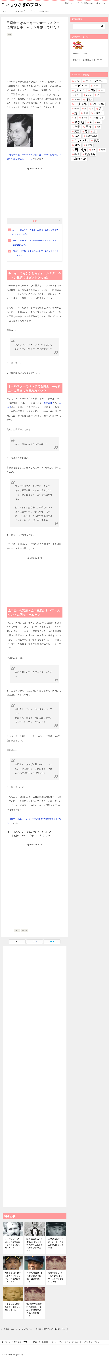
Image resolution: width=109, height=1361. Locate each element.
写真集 (77, 99)
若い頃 (24, 930)
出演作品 (80, 104)
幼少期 (79, 122)
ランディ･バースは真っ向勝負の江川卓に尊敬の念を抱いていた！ (12, 1243)
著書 (93, 150)
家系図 (84, 118)
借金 (102, 90)
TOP (15, 1342)
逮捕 (103, 150)
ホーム (5, 11)
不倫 (93, 90)
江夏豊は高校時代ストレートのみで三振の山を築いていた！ (55, 1243)
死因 (76, 131)
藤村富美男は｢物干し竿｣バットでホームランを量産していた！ (55, 1277)
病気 (96, 140)
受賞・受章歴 (98, 104)
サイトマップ (19, 11)
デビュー (81, 86)
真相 (77, 145)
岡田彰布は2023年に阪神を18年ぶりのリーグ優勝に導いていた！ (13, 1277)
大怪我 (76, 108)
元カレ (89, 95)
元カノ (77, 95)
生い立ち (81, 140)
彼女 (99, 122)
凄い (17, 930)
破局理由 (89, 145)
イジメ (77, 81)
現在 (77, 136)
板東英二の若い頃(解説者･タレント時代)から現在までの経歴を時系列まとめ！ (34, 1244)
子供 (85, 113)
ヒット (96, 86)
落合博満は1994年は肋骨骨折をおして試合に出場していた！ (34, 1277)
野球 (9, 35)
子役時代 (98, 113)
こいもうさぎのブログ (22, 4)
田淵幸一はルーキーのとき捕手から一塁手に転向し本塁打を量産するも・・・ (19, 1329)
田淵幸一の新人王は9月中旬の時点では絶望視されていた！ (52, 1329)
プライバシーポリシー (39, 11)
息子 (77, 126)
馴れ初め (80, 159)
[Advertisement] (34, 56)
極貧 (98, 127)
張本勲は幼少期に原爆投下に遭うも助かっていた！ (12, 1307)
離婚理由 (90, 154)
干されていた (98, 118)
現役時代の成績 (91, 136)
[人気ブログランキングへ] (79, 48)
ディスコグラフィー (95, 81)
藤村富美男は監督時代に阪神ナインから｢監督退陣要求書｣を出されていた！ (34, 1310)
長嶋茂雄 (48, 403)
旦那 (88, 127)
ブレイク (79, 90)
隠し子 (76, 154)
